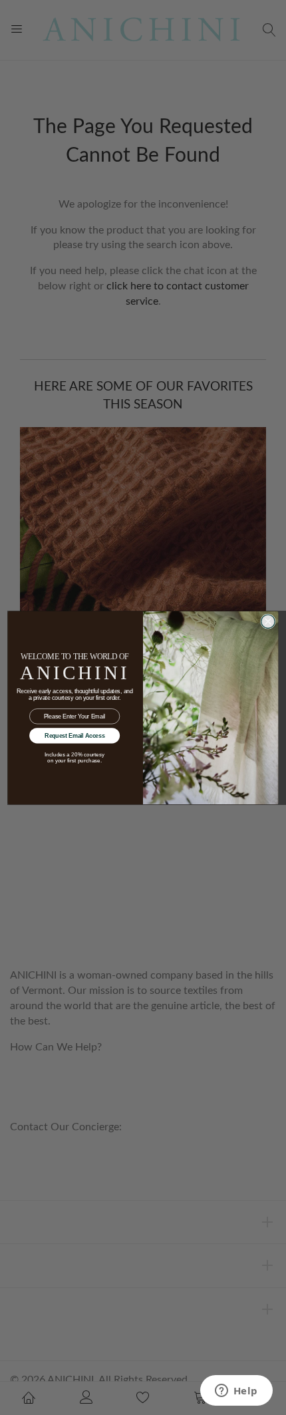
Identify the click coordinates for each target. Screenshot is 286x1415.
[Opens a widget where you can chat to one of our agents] (236, 1391)
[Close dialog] (268, 621)
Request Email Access (74, 735)
